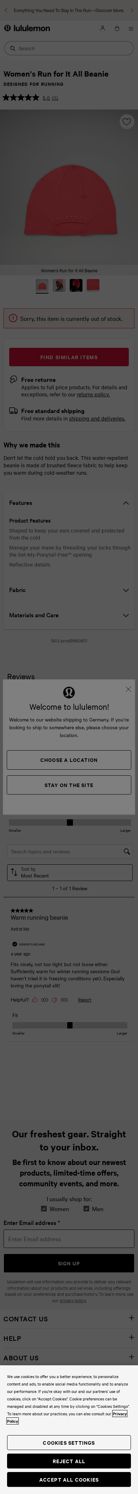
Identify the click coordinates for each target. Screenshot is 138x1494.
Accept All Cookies (69, 1479)
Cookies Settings (69, 1442)
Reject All (69, 1461)
